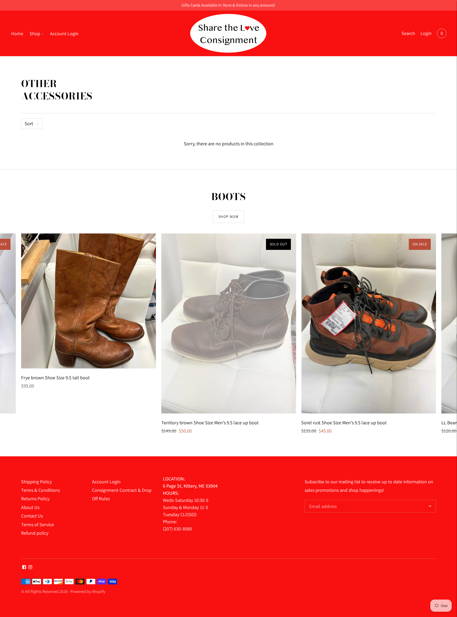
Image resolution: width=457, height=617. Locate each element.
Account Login (64, 33)
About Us (30, 507)
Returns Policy (35, 499)
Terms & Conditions (40, 490)
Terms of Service (37, 524)
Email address (322, 500)
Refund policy (34, 533)
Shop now (228, 216)
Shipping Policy (36, 482)
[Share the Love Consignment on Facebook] (24, 567)
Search (408, 33)
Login (426, 33)
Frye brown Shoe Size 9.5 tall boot (55, 378)
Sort (29, 123)
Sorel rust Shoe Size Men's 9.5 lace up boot (344, 423)
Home (17, 33)
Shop (35, 33)
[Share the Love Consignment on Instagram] (30, 567)
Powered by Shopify (87, 591)
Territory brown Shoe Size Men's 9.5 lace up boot (210, 423)
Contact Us (32, 516)
